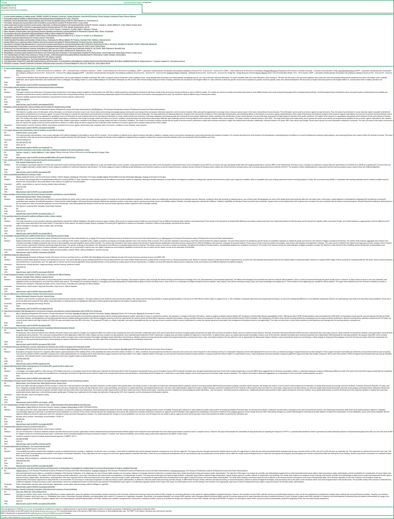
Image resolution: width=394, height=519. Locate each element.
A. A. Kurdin (84, 35)
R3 (17, 209)
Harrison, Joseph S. (99, 25)
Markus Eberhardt (71, 42)
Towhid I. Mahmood (141, 44)
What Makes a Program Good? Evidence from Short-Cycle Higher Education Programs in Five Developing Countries (46, 53)
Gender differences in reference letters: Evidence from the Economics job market (33, 42)
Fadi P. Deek (89, 46)
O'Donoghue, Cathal (100, 55)
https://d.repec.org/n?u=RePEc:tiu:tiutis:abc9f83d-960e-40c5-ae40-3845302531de (46, 157)
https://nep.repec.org (48, 511)
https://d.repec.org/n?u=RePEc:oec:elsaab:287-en (34, 147)
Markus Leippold (55, 57)
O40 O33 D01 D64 (23, 461)
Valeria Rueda (98, 42)
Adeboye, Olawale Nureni (101, 40)
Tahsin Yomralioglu (106, 31)
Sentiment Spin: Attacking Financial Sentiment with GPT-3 (25, 57)
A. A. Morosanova (96, 35)
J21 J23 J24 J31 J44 (23, 142)
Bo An (108, 63)
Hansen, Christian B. (62, 29)
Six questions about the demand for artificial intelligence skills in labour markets (33, 33)
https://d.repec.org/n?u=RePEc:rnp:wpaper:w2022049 (35, 252)
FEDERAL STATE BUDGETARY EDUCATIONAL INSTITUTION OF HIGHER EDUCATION (37, 21)
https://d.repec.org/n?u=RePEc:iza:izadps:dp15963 (34, 192)
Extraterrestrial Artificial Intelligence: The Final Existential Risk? (27, 59)
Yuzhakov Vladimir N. (161, 61)
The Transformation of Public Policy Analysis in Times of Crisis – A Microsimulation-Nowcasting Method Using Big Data (47, 55)
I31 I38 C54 (20, 419)
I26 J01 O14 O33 (22, 228)
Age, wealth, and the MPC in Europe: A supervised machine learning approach (32, 27)
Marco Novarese (99, 511)
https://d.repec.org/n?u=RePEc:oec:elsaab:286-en (34, 233)
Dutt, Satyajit (68, 27)
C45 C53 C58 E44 (23, 99)
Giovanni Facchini (85, 42)
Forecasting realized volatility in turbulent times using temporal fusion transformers (34, 18)
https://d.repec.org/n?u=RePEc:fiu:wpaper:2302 (33, 325)
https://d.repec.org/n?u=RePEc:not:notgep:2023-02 (34, 308)
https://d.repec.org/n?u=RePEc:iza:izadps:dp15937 (34, 424)
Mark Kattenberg (108, 48)
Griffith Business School (39, 513)
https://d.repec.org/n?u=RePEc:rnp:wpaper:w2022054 (35, 487)
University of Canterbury (19, 10)
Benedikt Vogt (120, 48)
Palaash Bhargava (73, 16)
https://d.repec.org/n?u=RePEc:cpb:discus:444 (33, 364)
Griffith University (56, 513)
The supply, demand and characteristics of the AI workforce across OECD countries (34, 23)
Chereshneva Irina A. (177, 61)
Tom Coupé (5, 10)
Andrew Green (72, 23)
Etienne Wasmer (130, 16)
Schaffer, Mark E (77, 29)
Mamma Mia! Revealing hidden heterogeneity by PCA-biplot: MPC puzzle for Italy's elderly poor (38, 50)
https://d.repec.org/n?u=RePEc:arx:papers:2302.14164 (36, 344)
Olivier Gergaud (104, 16)
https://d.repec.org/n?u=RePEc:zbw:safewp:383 (33, 172)
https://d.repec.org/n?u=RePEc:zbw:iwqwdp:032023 (35, 104)
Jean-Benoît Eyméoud (89, 16)
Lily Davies (97, 48)
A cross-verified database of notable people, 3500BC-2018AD (26, 16)
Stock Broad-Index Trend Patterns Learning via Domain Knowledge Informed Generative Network (39, 46)
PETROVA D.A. (92, 21)
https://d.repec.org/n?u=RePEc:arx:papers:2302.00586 (36, 504)
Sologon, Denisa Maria (117, 55)
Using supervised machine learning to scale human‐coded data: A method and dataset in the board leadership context (46, 25)
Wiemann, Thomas (90, 29)
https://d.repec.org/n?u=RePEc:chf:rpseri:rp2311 (33, 444)
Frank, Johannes (72, 18)
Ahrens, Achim (49, 29)
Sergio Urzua (137, 53)
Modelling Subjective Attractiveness (17, 38)
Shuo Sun (83, 63)
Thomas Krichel (25, 517)
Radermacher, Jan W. (81, 27)
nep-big (4, 2)
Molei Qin (91, 63)
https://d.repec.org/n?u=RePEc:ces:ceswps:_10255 (34, 402)
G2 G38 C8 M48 (22, 439)
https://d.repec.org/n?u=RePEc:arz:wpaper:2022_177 (35, 214)
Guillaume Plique (117, 16)
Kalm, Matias (126, 25)
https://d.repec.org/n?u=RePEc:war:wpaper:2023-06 (35, 272)
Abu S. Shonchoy (110, 44)
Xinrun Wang (100, 63)
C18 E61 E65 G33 (22, 358)
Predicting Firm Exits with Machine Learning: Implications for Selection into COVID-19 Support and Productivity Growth (47, 48)
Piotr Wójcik (50, 38)
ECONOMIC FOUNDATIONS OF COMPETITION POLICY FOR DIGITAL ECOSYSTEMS (36, 35)
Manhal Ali (153, 44)
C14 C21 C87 (21, 187)
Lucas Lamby (83, 23)
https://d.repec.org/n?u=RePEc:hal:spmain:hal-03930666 (36, 85)
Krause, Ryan (137, 25)
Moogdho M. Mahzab (125, 44)
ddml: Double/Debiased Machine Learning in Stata (22, 29)
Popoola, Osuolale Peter (82, 40)
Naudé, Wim (57, 59)
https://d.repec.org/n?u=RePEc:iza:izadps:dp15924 (34, 466)
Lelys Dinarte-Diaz (108, 53)
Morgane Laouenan (59, 16)
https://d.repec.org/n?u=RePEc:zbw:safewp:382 (33, 378)
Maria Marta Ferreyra (123, 53)
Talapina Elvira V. (146, 61)
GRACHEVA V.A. (80, 21)
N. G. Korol (76, 35)
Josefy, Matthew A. (114, 25)
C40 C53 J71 (21, 267)
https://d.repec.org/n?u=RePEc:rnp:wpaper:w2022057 (35, 128)
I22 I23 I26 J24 (21, 397)
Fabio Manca (69, 33)
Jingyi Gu (80, 46)
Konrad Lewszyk (39, 38)
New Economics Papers (133, 2)
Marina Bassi (96, 53)
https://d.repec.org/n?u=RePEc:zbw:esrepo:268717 (34, 291)
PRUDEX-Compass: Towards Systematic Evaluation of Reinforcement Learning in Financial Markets (40, 63)
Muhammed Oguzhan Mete (89, 31)
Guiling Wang (100, 46)
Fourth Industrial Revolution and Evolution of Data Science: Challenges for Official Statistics (37, 40)
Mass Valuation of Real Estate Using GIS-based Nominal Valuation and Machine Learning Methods (40, 31)
